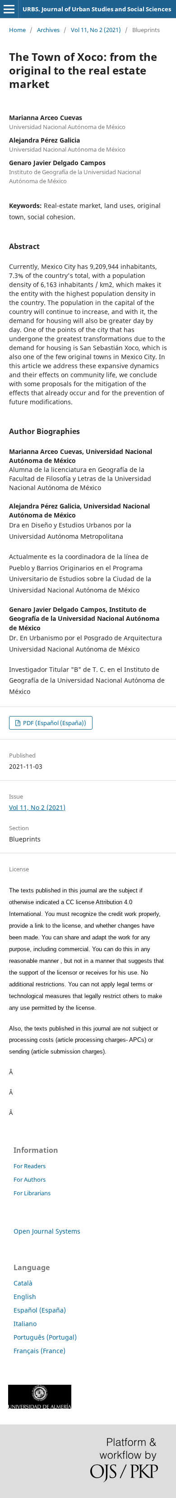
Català (23, 1283)
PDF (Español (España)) (54, 723)
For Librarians (32, 1193)
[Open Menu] (9, 9)
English (25, 1296)
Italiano (25, 1323)
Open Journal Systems (47, 1231)
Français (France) (39, 1350)
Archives (48, 30)
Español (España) (40, 1310)
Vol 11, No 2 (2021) (96, 30)
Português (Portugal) (45, 1337)
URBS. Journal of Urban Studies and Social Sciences (97, 9)
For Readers (30, 1166)
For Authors (30, 1179)
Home (17, 30)
